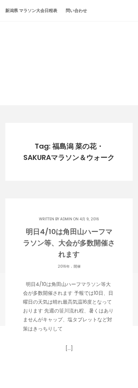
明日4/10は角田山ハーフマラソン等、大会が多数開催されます (69, 243)
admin (66, 219)
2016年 (64, 266)
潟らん (69, 49)
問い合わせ (76, 10)
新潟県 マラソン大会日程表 (31, 10)
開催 (77, 266)
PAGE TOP (127, 369)
